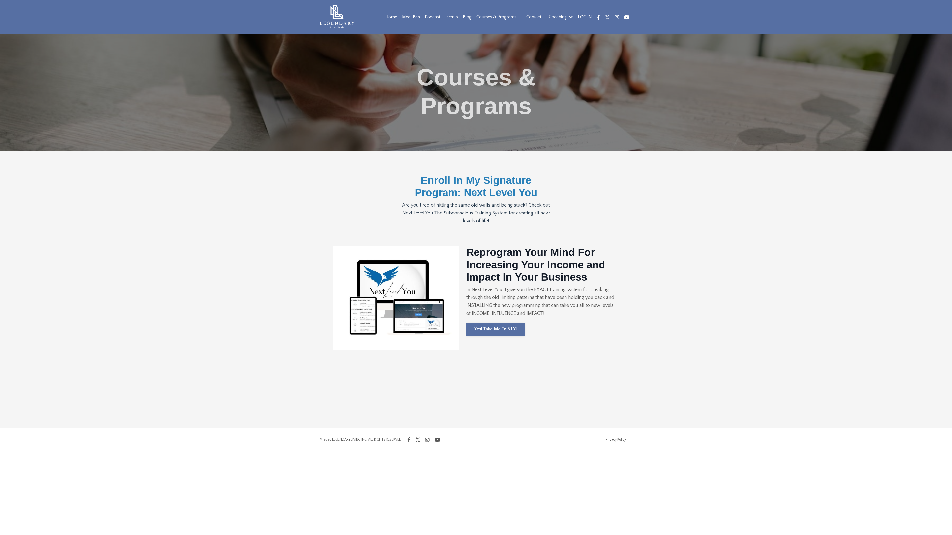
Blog (467, 17)
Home (391, 17)
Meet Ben (411, 17)
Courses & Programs (496, 17)
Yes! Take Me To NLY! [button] (495, 329)
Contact (533, 17)
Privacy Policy (616, 440)
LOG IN (585, 17)
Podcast (432, 17)
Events (451, 17)
